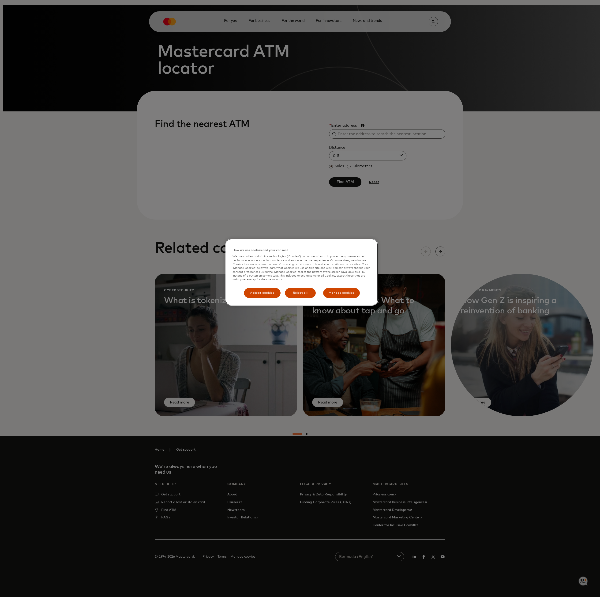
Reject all (300, 292)
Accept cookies (262, 292)
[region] (301, 272)
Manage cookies (341, 292)
